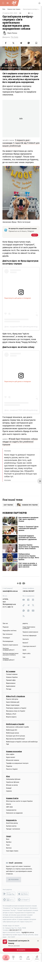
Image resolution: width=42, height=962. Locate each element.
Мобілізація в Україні (15, 724)
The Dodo (14, 37)
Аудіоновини (10, 686)
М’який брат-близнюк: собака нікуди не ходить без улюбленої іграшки (20, 442)
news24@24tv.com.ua (10, 591)
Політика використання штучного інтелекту (10, 654)
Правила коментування (30, 632)
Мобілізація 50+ (11, 730)
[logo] (14, 3)
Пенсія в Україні (12, 769)
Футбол (8, 842)
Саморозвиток (11, 810)
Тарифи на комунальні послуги (17, 763)
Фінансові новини (12, 760)
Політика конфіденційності (8, 649)
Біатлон (9, 848)
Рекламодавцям (8, 641)
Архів (24, 650)
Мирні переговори (12, 705)
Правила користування (10, 645)
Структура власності (29, 646)
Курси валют (10, 757)
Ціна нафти (10, 754)
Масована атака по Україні (15, 711)
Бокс (7, 839)
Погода (8, 689)
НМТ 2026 (9, 807)
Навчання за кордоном (14, 813)
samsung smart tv (23, 900)
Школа (8, 804)
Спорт (8, 836)
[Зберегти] (36, 43)
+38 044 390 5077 (28, 591)
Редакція (6, 627)
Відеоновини (10, 683)
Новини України (12, 677)
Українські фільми (12, 782)
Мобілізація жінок (12, 733)
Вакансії (25, 643)
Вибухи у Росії (11, 714)
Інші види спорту (12, 851)
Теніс (8, 845)
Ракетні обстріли (12, 699)
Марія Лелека (12, 33)
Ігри (24, 657)
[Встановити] (21, 945)
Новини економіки (14, 751)
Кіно (8, 776)
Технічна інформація (29, 635)
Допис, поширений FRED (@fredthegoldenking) (21, 327)
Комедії (8, 788)
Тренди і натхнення (13, 829)
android (9, 894)
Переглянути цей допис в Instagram (17, 298)
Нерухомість (11, 820)
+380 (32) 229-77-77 (15, 930)
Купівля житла (11, 826)
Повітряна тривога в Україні (16, 708)
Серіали (9, 791)
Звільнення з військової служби (17, 727)
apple (23, 894)
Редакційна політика (9, 630)
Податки (9, 766)
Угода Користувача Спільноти (29, 627)
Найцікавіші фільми (13, 779)
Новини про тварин (14, 9)
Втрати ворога (11, 717)
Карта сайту (26, 653)
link (24, 600)
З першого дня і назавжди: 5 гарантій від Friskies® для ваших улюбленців (21, 143)
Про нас (5, 623)
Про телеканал (7, 634)
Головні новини (11, 674)
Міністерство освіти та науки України (19, 801)
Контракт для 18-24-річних (15, 736)
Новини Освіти (12, 798)
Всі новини (10, 671)
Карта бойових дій (12, 702)
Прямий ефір (11, 680)
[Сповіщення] (39, 3)
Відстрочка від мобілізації (15, 739)
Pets (4, 9)
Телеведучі (6, 638)
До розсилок (14, 879)
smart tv (9, 900)
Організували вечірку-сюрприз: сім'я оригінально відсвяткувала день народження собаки (31, 9)
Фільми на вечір (12, 785)
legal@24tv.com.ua (28, 932)
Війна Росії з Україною (15, 696)
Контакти (26, 639)
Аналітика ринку (12, 823)
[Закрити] (38, 940)
